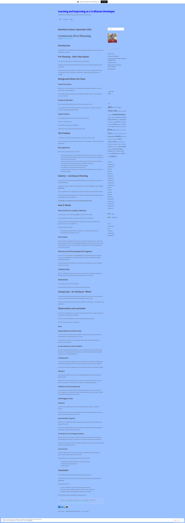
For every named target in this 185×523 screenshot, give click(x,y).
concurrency (120, 111)
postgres (123, 141)
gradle (118, 124)
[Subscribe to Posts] (108, 213)
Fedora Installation (111, 68)
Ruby (120, 146)
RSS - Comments (113, 217)
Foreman (121, 122)
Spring (115, 153)
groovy (121, 124)
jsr (119, 130)
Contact (71, 19)
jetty (116, 130)
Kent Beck (113, 133)
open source (118, 141)
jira (71, 511)
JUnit (109, 133)
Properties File (120, 144)
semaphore (110, 149)
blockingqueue (119, 107)
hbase (113, 126)
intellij (124, 126)
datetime (113, 117)
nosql (117, 139)
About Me (65, 19)
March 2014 (110, 196)
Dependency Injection (120, 117)
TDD (112, 156)
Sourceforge (110, 153)
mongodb (123, 136)
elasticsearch (113, 122)
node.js (111, 139)
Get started (104, 1)
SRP (122, 153)
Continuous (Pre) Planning (74, 35)
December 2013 (111, 203)
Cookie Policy (29, 520)
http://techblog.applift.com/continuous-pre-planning (75, 501)
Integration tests (120, 126)
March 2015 (110, 173)
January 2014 (110, 201)
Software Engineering (117, 151)
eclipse (109, 122)
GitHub (115, 124)
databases (110, 117)
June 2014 (110, 189)
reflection (110, 146)
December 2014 (111, 180)
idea (115, 126)
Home (60, 19)
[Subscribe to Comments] (108, 217)
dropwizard (123, 119)
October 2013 (110, 208)
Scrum (78, 511)
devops (118, 119)
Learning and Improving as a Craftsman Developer (86, 11)
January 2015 (110, 178)
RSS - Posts (111, 213)
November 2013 (111, 206)
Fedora (118, 122)
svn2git (109, 156)
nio (125, 136)
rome (116, 146)
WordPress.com (111, 235)
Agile (63, 511)
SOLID (122, 151)
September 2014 (111, 185)
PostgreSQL (110, 144)
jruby (118, 130)
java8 (113, 130)
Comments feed (111, 233)
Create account (111, 226)
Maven (113, 136)
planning (75, 511)
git (124, 122)
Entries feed (110, 230)
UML (116, 156)
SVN (124, 153)
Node (109, 139)
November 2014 (111, 182)
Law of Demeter (119, 133)
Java (110, 129)
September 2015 (111, 166)
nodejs (114, 139)
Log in (109, 228)
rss (117, 146)
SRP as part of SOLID (112, 62)
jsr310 (125, 130)
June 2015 (110, 169)
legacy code (124, 133)
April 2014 (110, 194)
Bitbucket (114, 107)
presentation (115, 144)
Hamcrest (109, 126)
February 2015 (111, 176)
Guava (124, 124)
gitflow (111, 124)
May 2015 (110, 171)
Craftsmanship (118, 114)
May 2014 (110, 192)
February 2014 (111, 199)
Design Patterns (112, 119)
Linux (109, 136)
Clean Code (112, 111)
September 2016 (111, 164)
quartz (125, 144)
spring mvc (119, 153)
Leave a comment (85, 511)
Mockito (118, 136)
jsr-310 (122, 130)
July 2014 (109, 187)
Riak (114, 146)
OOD (114, 142)
